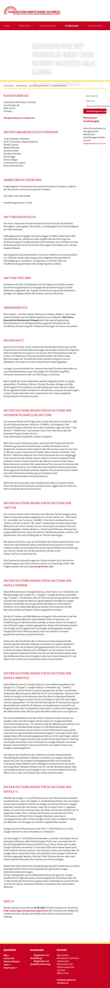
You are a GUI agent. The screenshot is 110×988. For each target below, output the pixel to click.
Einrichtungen (48, 25)
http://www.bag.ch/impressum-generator (26, 910)
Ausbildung (72, 25)
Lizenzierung (94, 25)
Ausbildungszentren (96, 111)
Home (7, 25)
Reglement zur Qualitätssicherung (40, 963)
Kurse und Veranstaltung (11, 960)
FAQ (6, 955)
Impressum (9, 967)
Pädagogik (24, 25)
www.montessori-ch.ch (94, 143)
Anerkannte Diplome (92, 98)
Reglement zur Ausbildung (39, 957)
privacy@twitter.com (42, 566)
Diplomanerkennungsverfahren (96, 105)
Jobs (6, 964)
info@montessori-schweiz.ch (19, 117)
